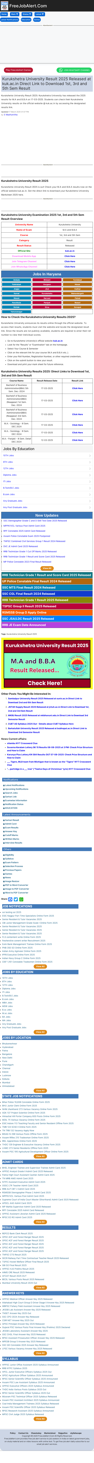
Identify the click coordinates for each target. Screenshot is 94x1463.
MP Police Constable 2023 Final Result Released (27, 562)
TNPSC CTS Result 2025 (14, 1254)
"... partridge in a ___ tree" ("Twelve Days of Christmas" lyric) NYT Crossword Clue (48, 769)
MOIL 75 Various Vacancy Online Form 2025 (23, 1120)
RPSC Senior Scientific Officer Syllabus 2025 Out (26, 1393)
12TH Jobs (8, 468)
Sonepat (77, 307)
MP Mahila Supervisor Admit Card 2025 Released (26, 1206)
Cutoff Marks (11, 835)
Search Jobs (11, 793)
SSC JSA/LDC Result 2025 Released (28, 618)
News (8, 877)
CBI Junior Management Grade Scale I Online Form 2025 (30, 923)
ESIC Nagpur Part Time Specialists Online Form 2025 (28, 916)
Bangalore (7, 1054)
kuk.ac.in (70, 251)
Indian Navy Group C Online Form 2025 (21, 958)
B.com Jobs (9, 494)
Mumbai (6, 1082)
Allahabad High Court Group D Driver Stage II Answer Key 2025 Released (38, 1302)
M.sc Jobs (7, 1013)
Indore (5, 1072)
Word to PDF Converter (16, 892)
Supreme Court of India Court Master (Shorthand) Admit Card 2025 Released (40, 1199)
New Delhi (7, 1057)
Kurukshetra (47, 293)
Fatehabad (16, 284)
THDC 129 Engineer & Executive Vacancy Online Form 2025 (31, 1144)
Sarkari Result (12, 820)
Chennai (6, 1068)
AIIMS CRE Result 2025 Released (18, 1272)
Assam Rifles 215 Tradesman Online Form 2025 (25, 1137)
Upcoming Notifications (16, 789)
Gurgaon (47, 284)
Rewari (77, 303)
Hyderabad (7, 1047)
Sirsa (47, 307)
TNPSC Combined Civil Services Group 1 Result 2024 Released (34, 541)
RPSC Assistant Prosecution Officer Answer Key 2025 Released (33, 1338)
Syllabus (9, 858)
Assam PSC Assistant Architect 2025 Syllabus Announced (30, 1400)
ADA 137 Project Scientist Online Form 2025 (23, 1113)
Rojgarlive (62, 1433)
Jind (47, 289)
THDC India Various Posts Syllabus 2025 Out (24, 1389)
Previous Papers (13, 870)
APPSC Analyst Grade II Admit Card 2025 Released (27, 1171)
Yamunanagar (16, 312)
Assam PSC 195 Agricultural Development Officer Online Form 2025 (35, 1151)
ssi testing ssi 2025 (11, 912)
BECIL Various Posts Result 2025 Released (23, 1279)
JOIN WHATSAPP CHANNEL (77, 70)
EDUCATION (11, 808)
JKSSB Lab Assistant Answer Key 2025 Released (26, 1309)
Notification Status (14, 804)
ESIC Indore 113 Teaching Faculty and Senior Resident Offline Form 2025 (38, 1123)
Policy (13, 1433)
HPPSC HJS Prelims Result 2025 (18, 1269)
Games (37, 19)
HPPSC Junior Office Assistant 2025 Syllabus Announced (30, 1365)
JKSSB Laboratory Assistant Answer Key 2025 (25, 1331)
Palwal (77, 298)
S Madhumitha (11, 114)
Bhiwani (47, 280)
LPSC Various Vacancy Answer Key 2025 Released (27, 1348)
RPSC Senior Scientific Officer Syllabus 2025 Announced (30, 1379)
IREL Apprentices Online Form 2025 (19, 1141)
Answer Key (11, 831)
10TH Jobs (8, 455)
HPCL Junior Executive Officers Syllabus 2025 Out (27, 1372)
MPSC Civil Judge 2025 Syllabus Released (23, 1414)
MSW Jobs (7, 1006)
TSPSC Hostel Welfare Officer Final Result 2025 (25, 1262)
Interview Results (13, 843)
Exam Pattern (11, 862)
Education (26, 19)
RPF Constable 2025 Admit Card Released (24, 531)
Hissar (77, 284)
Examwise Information (16, 800)
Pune (4, 1061)
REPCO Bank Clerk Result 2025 (17, 1233)
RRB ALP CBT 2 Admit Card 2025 (18, 1189)
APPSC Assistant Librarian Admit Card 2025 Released (29, 1214)
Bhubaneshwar (9, 1043)
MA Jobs (6, 1020)
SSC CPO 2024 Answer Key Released (20, 1317)
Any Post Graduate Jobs (15, 507)
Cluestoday (36, 1433)
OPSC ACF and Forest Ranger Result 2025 (23, 1237)
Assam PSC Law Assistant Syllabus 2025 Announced (28, 1382)
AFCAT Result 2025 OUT (14, 1276)
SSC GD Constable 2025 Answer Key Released (25, 1345)
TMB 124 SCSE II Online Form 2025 (19, 1127)
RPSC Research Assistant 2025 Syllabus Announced (28, 1411)
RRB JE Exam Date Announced (24, 625)
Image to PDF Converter (17, 889)
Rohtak (16, 307)
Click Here (70, 256)
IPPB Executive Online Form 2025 (18, 954)
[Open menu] (14, 14)
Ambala (16, 280)
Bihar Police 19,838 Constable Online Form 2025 (26, 1102)
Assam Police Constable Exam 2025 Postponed (26, 536)
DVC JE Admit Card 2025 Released (20, 546)
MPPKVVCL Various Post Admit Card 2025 (24, 526)
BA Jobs (6, 1017)
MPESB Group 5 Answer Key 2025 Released (23, 1341)
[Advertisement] (47, 44)
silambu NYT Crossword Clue (22, 743)
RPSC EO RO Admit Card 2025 (17, 1217)
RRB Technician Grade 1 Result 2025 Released (35, 600)
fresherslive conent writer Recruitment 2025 (23, 940)
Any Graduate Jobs (12, 501)
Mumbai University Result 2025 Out (19, 1283)
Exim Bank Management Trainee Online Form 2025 (27, 944)
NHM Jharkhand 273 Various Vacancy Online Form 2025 (30, 1109)
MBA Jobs (7, 1002)
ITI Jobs (7, 481)
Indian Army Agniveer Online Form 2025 (21, 951)
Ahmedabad (8, 1086)
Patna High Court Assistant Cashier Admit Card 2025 (28, 1175)
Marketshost (50, 1433)
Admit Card (11, 824)
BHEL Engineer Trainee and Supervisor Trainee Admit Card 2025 (34, 1168)
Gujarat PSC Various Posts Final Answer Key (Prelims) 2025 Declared (36, 1327)
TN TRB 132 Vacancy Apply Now (18, 1130)
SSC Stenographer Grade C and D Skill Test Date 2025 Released (35, 520)
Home (4, 14)
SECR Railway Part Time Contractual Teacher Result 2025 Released (35, 1258)
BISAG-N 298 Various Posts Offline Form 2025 (25, 1134)
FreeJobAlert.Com (28, 5)
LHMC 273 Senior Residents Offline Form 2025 (25, 1148)
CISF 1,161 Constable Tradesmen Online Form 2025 (27, 962)
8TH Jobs (8, 462)
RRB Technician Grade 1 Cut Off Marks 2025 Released (30, 551)
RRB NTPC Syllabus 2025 (14, 1368)
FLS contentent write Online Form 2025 (21, 937)
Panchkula (16, 303)
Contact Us (23, 1433)
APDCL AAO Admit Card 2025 (17, 1203)
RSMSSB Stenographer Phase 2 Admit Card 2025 (26, 1192)
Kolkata (5, 1079)
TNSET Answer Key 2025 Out (16, 1313)
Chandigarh (8, 1065)
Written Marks (12, 839)
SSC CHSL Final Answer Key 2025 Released (24, 1334)
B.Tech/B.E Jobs (11, 488)
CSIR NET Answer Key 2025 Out (18, 1320)
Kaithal (77, 289)
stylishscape (76, 1433)
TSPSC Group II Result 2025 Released (29, 606)
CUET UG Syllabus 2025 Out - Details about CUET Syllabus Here (41, 724)
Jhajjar (16, 289)
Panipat (47, 303)
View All (47, 568)
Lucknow (6, 1075)
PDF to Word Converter (16, 885)
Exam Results (11, 827)
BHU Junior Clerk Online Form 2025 (19, 1105)
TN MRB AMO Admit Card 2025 (17, 1178)
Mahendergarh (77, 293)
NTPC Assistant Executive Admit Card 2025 (23, 1182)
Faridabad (77, 280)
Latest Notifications (9, 19)
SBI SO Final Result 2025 (14, 1265)
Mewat (16, 298)
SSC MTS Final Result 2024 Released (28, 587)
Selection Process (14, 866)
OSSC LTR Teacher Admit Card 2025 (20, 1185)
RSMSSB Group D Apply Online (24, 612)
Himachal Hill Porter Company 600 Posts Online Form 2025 (31, 1116)
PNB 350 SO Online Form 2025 (17, 948)
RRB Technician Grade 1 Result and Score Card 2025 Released (34, 556)
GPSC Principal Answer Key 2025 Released (23, 1324)
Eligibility (9, 855)
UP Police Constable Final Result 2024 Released (36, 581)
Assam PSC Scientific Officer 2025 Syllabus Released (28, 1407)
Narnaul (47, 298)
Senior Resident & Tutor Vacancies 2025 (22, 919)
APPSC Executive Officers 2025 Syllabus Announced (28, 1386)
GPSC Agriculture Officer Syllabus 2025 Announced (27, 1375)
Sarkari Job (11, 796)
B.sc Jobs (7, 1010)
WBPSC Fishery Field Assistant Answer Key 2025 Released (31, 1306)
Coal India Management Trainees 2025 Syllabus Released (30, 1403)
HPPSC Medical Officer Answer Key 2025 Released (27, 1299)
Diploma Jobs (10, 475)
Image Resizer (12, 881)
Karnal (16, 293)
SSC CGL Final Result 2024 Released (28, 594)
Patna (5, 1050)
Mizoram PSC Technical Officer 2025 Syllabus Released (29, 1396)
